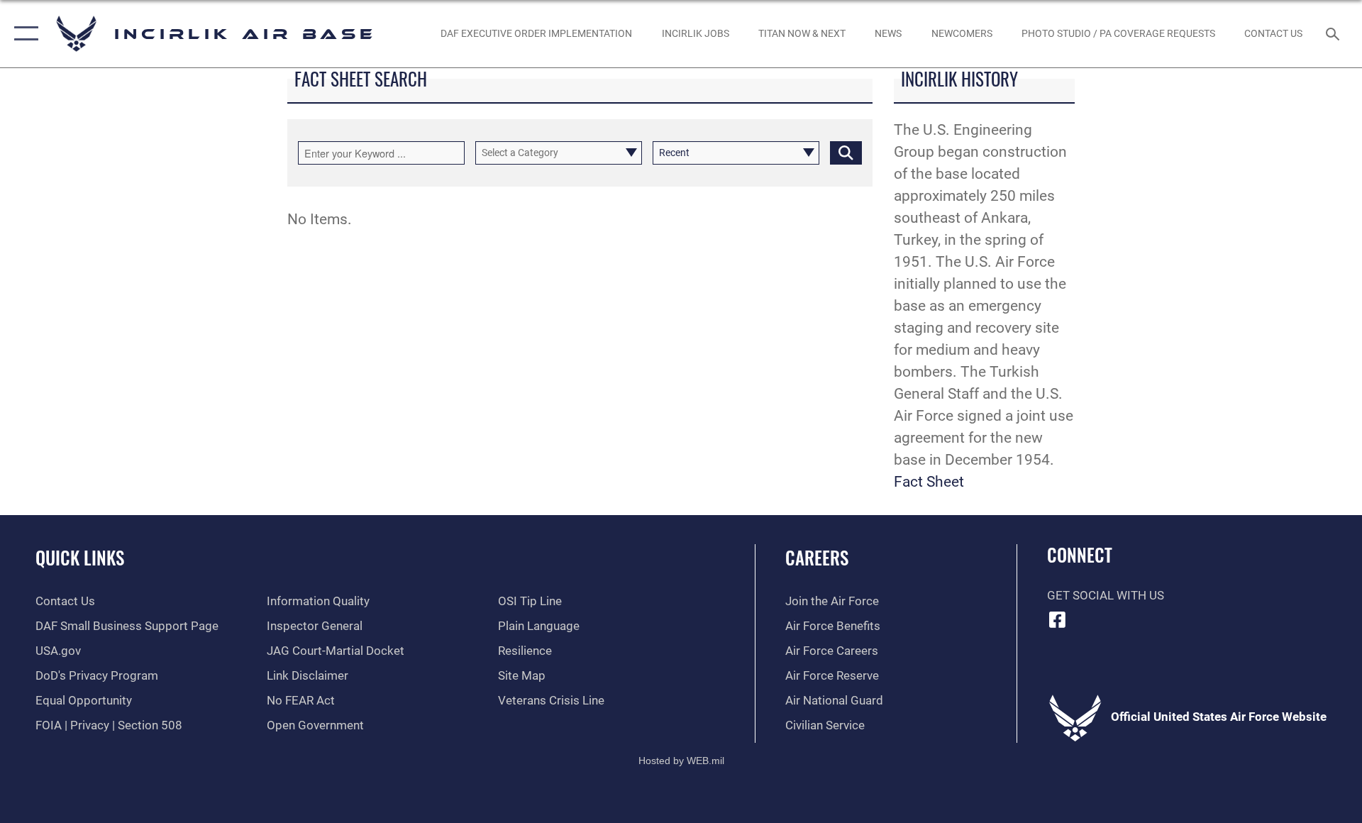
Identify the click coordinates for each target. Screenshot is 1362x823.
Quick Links (79, 557)
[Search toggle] (1334, 33)
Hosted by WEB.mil (681, 760)
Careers (816, 557)
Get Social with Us (1105, 595)
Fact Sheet (929, 481)
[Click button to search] (846, 153)
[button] (23, 33)
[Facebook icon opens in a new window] (1057, 619)
